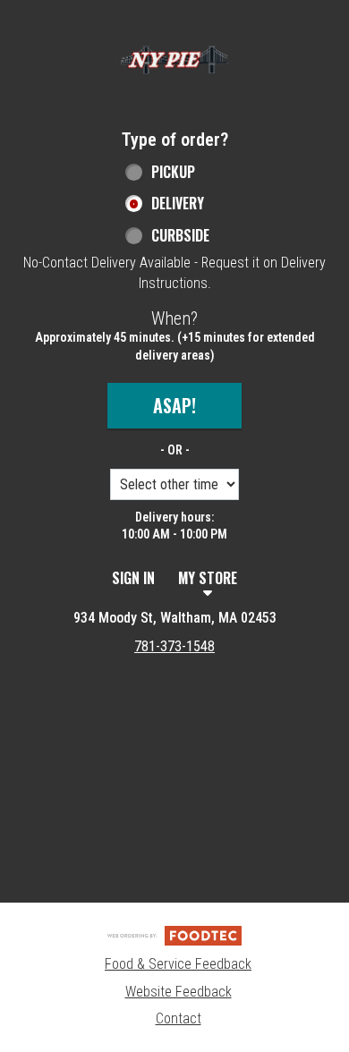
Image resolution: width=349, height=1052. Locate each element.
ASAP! (174, 405)
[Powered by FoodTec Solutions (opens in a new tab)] (174, 934)
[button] (174, 59)
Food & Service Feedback (178, 963)
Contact (178, 1018)
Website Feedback (178, 991)
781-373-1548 (174, 646)
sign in (133, 578)
